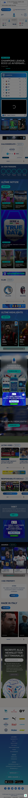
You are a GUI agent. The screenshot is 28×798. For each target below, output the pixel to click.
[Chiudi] (23, 395)
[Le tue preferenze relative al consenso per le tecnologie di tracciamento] (25, 795)
